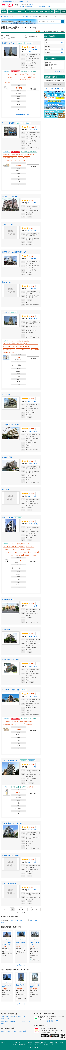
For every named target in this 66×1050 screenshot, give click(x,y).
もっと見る (20, 965)
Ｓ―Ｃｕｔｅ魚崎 (7, 517)
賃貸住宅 (4, 12)
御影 (31, 920)
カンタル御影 (6, 629)
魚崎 (21, 920)
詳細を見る (33, 89)
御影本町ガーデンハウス (9, 196)
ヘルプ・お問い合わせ (47, 1045)
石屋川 (36, 920)
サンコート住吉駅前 (8, 123)
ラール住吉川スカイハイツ (10, 425)
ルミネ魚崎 (5, 489)
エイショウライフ (7, 395)
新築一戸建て (31, 12)
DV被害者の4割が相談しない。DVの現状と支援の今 (15, 1)
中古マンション (22, 12)
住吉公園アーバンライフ (9, 599)
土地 (52, 12)
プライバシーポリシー (7, 1043)
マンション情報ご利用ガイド (20, 1045)
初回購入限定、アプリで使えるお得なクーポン (38, 6)
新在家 (2, 922)
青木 (16, 920)
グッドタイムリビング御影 (10, 855)
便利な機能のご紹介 (52, 1021)
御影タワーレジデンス (9, 43)
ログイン (22, 6)
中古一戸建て (39, 12)
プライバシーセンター (21, 1043)
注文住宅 (47, 12)
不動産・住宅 (4, 1016)
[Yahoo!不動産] (10, 4)
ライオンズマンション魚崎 (10, 660)
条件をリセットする (59, 71)
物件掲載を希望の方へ (41, 1043)
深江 (11, 920)
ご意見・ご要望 (59, 1043)
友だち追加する (41, 1018)
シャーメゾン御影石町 (9, 883)
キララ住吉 (5, 312)
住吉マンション (7, 282)
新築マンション (12, 12)
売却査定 (57, 12)
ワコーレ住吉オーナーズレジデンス (13, 823)
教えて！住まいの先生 (20, 1031)
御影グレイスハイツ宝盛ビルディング (14, 252)
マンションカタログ (6, 1031)
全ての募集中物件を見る (21, 114)
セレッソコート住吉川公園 (10, 690)
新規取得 (31, 4)
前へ (5, 909)
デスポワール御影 (7, 224)
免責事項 (50, 1043)
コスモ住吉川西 (7, 457)
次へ (37, 909)
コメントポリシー (35, 1045)
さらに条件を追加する (53, 89)
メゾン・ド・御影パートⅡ (10, 760)
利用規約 (30, 1043)
